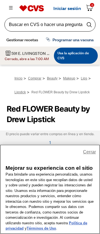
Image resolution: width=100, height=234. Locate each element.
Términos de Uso (41, 228)
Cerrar (89, 152)
